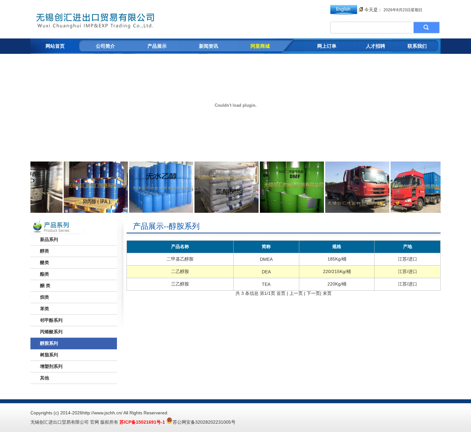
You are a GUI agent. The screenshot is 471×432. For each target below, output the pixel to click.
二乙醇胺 (180, 271)
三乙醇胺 (180, 284)
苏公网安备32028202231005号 (204, 422)
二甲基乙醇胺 (180, 259)
